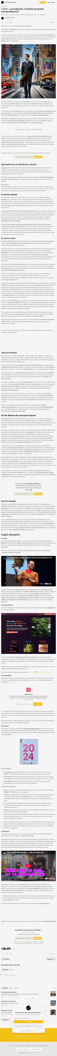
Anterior (6, 959)
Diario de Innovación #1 (8, 1001)
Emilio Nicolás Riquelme (45, 672)
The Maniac (4, 168)
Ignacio (9, 900)
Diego (4, 900)
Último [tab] (11, 988)
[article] (28, 995)
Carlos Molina (13, 682)
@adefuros (14, 29)
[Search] (54, 988)
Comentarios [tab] (5, 969)
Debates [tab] (16, 988)
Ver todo (4, 1019)
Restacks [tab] (12, 969)
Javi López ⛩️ (33, 672)
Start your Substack (23, 1049)
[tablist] (8, 969)
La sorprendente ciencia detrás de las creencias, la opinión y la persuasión (20, 994)
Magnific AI (51, 608)
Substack (21, 1053)
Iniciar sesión (51, 2)
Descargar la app (36, 1049)
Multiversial (47, 680)
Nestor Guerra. (45, 903)
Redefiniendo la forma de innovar (9, 1003)
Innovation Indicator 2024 (31, 729)
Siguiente (50, 959)
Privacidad (28, 1045)
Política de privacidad (38, 1026)
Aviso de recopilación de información (23, 1026)
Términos (33, 1045)
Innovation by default (10, 17)
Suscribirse (42, 2)
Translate (4, 6)
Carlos (51, 898)
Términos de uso (28, 1025)
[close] (43, 1006)
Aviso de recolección (42, 1045)
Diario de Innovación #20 (9, 992)
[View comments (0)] (7, 22)
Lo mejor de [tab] (5, 988)
